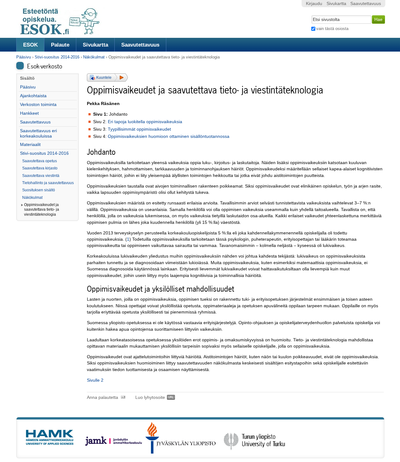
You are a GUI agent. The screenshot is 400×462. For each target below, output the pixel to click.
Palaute (60, 45)
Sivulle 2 (95, 380)
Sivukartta (95, 45)
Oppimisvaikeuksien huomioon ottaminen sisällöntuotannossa (168, 136)
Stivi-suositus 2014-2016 (57, 57)
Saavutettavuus (140, 45)
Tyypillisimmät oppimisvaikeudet (139, 129)
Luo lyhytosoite (150, 397)
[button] (107, 77)
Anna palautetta (102, 397)
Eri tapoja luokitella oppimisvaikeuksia (145, 121)
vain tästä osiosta (332, 28)
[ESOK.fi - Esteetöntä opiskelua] (63, 33)
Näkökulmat (94, 57)
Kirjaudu (314, 3)
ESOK (30, 45)
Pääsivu (23, 57)
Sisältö (27, 78)
